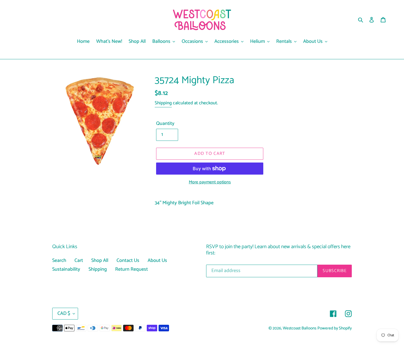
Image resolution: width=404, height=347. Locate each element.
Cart (78, 260)
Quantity (165, 123)
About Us (157, 260)
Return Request (131, 269)
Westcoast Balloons (299, 328)
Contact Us (128, 260)
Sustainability (66, 269)
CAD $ (63, 313)
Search (59, 260)
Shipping (163, 103)
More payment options (210, 182)
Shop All (99, 260)
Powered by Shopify (334, 328)
